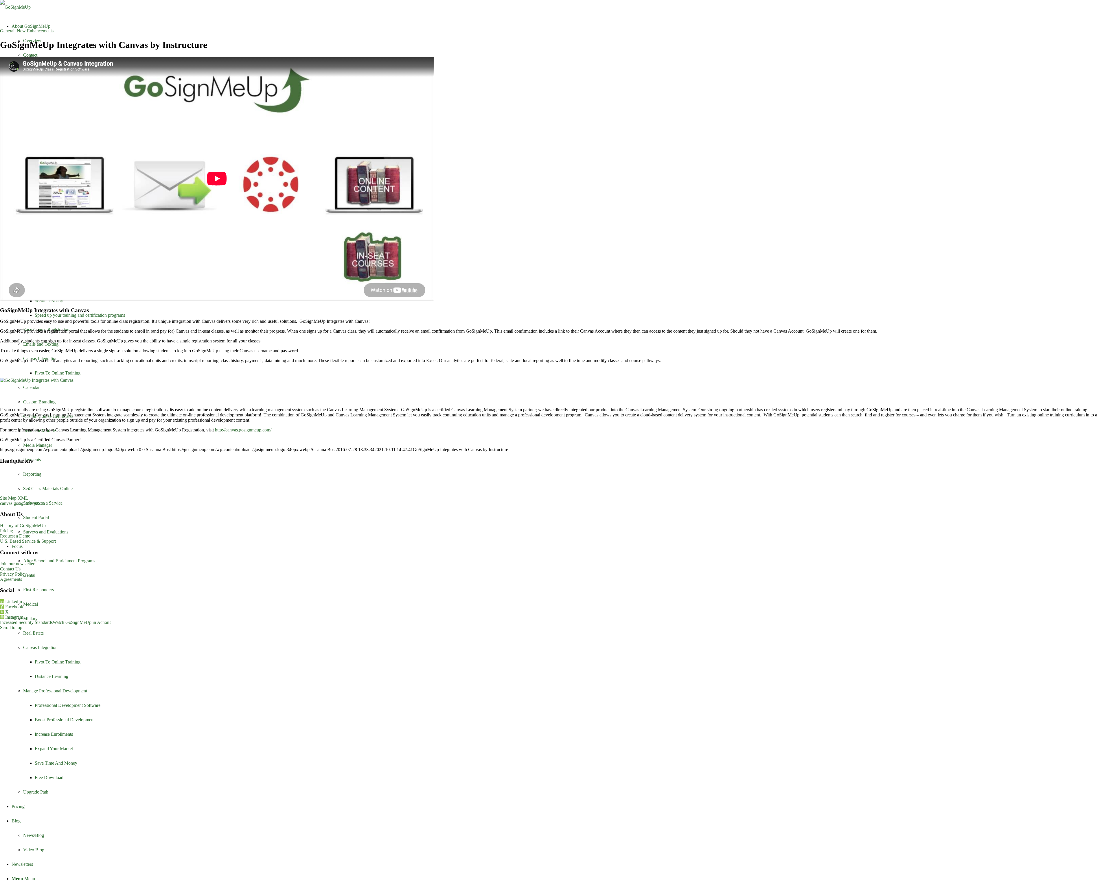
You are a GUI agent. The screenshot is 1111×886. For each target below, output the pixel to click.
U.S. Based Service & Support (28, 541)
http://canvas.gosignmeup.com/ (243, 429)
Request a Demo (15, 535)
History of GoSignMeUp (23, 525)
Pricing (6, 530)
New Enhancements (35, 30)
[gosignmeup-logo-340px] (15, 7)
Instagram (13, 617)
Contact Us (10, 568)
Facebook (13, 606)
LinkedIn (13, 601)
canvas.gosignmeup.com (22, 503)
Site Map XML (14, 498)
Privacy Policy (13, 574)
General (7, 30)
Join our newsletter (17, 563)
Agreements (11, 579)
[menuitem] (561, 669)
